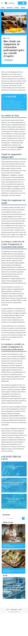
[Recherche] (20, 3)
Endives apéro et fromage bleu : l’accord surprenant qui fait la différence (13, 571)
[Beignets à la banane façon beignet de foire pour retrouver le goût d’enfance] (13, 533)
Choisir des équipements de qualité (12, 103)
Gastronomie (9, 60)
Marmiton (21, 147)
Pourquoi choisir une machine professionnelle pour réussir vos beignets (14, 588)
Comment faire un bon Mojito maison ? (14, 466)
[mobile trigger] (2, 3)
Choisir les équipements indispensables (13, 101)
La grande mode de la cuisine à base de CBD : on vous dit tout (14, 498)
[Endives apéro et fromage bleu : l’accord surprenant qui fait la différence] (13, 558)
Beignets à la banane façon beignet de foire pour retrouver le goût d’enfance (13, 546)
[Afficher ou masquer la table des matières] (21, 97)
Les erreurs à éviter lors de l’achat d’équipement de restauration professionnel (14, 105)
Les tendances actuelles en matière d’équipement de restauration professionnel (14, 108)
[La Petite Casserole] (10, 3)
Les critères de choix (9, 100)
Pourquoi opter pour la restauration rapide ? (14, 482)
